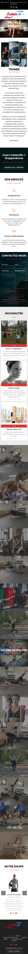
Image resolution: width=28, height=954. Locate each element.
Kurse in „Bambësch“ (14, 349)
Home (9, 936)
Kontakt (14, 941)
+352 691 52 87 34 (22, 2)
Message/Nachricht (20, 270)
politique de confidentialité (10, 296)
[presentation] (2, 29)
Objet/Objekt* (5, 270)
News (14, 345)
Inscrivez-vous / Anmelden (14, 167)
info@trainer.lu (14, 4)
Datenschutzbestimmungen (13, 301)
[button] (2, 913)
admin (11, 358)
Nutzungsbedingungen (14, 303)
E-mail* (16, 264)
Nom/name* (5, 264)
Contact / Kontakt (14, 34)
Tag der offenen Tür (14, 429)
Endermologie (14, 388)
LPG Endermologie (17, 939)
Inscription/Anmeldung (10, 937)
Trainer (17, 936)
